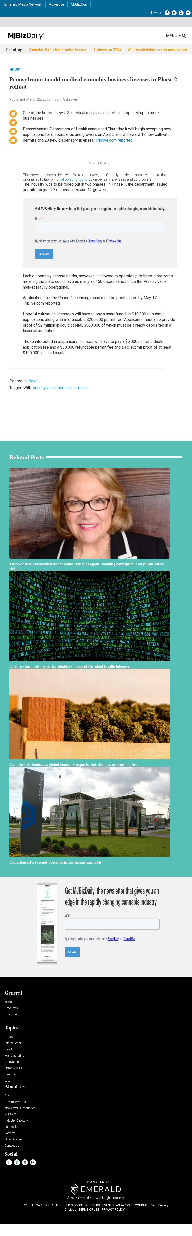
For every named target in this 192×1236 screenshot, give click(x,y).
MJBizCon (79, 4)
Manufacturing (14, 1055)
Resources (11, 1008)
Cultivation (12, 1062)
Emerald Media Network (23, 4)
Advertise (56, 4)
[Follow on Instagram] (188, 12)
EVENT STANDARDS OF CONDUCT (125, 1205)
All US (9, 1037)
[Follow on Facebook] (167, 12)
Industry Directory (16, 1120)
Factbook (11, 1127)
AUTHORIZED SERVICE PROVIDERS (76, 1205)
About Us (11, 1095)
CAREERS (42, 1205)
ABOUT (29, 1205)
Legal (8, 1080)
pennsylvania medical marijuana (60, 387)
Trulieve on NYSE (107, 49)
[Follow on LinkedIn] (174, 12)
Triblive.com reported (114, 140)
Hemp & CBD (13, 1068)
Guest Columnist (16, 1139)
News (15, 69)
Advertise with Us (16, 1102)
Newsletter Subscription (20, 1108)
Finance (10, 1074)
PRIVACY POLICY (113, 1209)
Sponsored (11, 1014)
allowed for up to (74, 179)
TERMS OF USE (89, 1209)
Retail (8, 1049)
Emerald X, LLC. (88, 1198)
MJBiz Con (12, 1114)
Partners (10, 1133)
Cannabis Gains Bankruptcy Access (58, 49)
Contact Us (12, 1145)
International (13, 1043)
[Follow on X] (181, 12)
